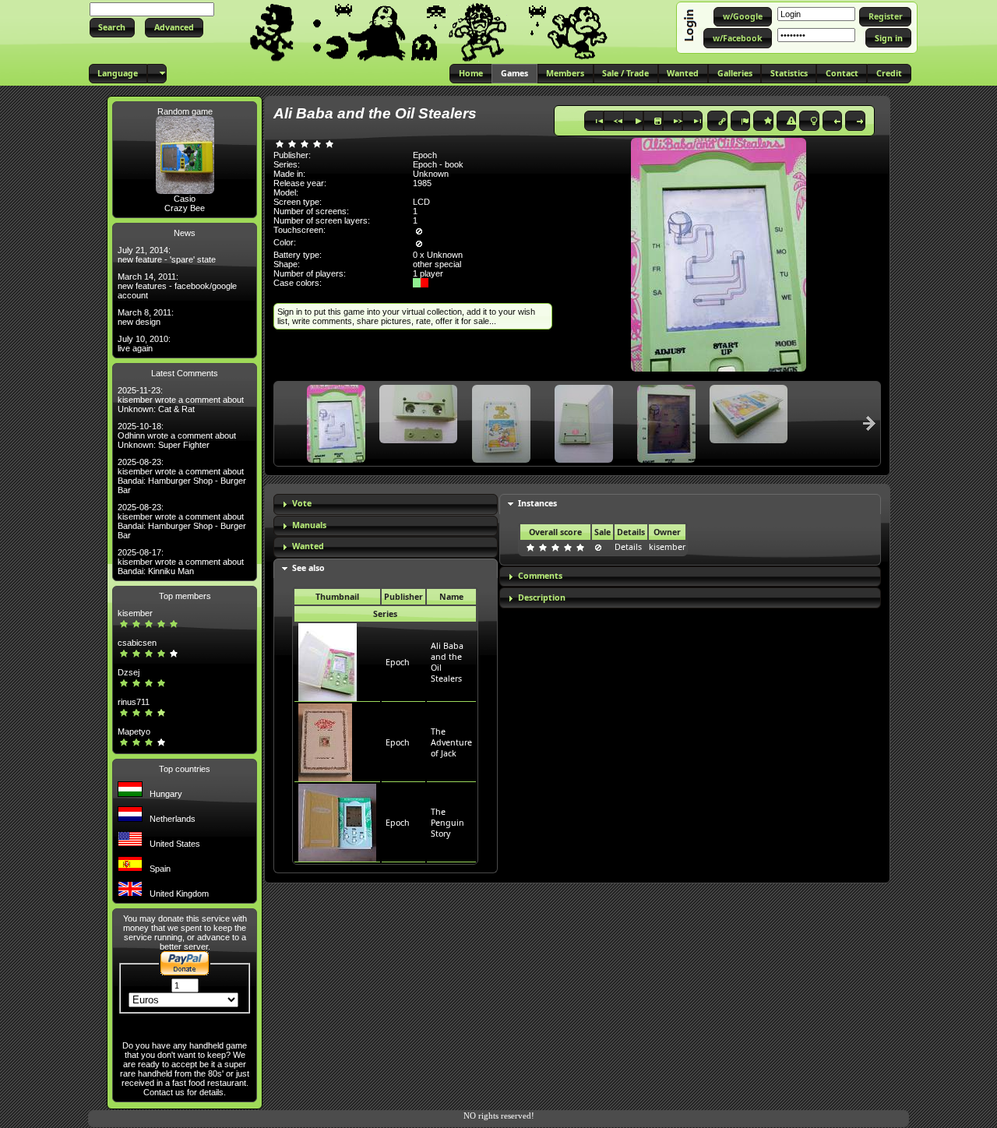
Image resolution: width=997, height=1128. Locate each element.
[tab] (385, 504)
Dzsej (128, 672)
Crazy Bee (184, 208)
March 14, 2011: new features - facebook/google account (177, 286)
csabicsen (137, 642)
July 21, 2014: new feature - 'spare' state (167, 254)
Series (385, 613)
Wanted (308, 546)
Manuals (309, 525)
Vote (302, 503)
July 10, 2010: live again (144, 343)
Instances (537, 503)
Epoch (398, 662)
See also (308, 567)
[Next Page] (869, 423)
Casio (185, 198)
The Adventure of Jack (451, 742)
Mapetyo (134, 731)
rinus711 (134, 702)
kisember (135, 613)
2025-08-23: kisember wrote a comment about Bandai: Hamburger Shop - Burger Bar (182, 476)
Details (628, 546)
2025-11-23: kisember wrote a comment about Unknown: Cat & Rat (181, 400)
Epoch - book (438, 164)
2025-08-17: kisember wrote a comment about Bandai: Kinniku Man (181, 562)
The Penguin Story (447, 822)
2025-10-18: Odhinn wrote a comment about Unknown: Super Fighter (177, 435)
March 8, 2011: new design (146, 317)
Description (541, 597)
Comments (540, 575)
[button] (112, 27)
